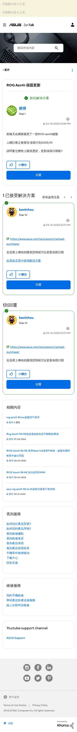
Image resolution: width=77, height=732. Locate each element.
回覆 (38, 175)
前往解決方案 (39, 98)
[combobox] (38, 48)
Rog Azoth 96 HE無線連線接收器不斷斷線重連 (32, 434)
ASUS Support (15, 638)
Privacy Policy (40, 705)
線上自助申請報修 (17, 605)
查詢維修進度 (15, 538)
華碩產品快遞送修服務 (20, 600)
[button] (11, 165)
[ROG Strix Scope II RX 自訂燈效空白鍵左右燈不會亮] (71, 197)
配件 (7, 70)
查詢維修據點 (15, 533)
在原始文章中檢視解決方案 (23, 260)
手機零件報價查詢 (17, 553)
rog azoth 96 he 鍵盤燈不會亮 (23, 417)
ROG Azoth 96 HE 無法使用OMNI (25, 472)
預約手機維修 (15, 595)
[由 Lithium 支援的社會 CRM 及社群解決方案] (65, 724)
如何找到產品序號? (18, 528)
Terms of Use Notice (15, 705)
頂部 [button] (10, 723)
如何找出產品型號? (18, 524)
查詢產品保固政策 (17, 548)
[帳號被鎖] (65, 197)
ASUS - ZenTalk (21, 25)
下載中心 (12, 558)
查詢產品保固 (15, 543)
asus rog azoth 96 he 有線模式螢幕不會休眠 (30, 489)
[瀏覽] (6, 24)
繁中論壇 (14, 697)
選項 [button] (72, 70)
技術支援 (12, 563)
